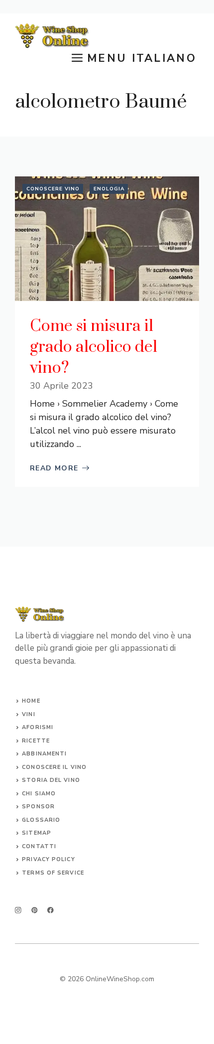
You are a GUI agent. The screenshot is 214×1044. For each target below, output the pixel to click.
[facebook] (50, 910)
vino (79, 767)
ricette (36, 741)
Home (31, 701)
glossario (41, 820)
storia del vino (51, 780)
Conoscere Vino (53, 188)
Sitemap (36, 833)
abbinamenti (44, 753)
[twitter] (34, 910)
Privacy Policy (48, 859)
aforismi (37, 727)
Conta (33, 846)
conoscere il (46, 767)
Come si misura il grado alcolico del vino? (93, 347)
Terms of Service (53, 873)
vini (28, 714)
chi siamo (39, 793)
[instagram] (18, 910)
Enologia (109, 188)
